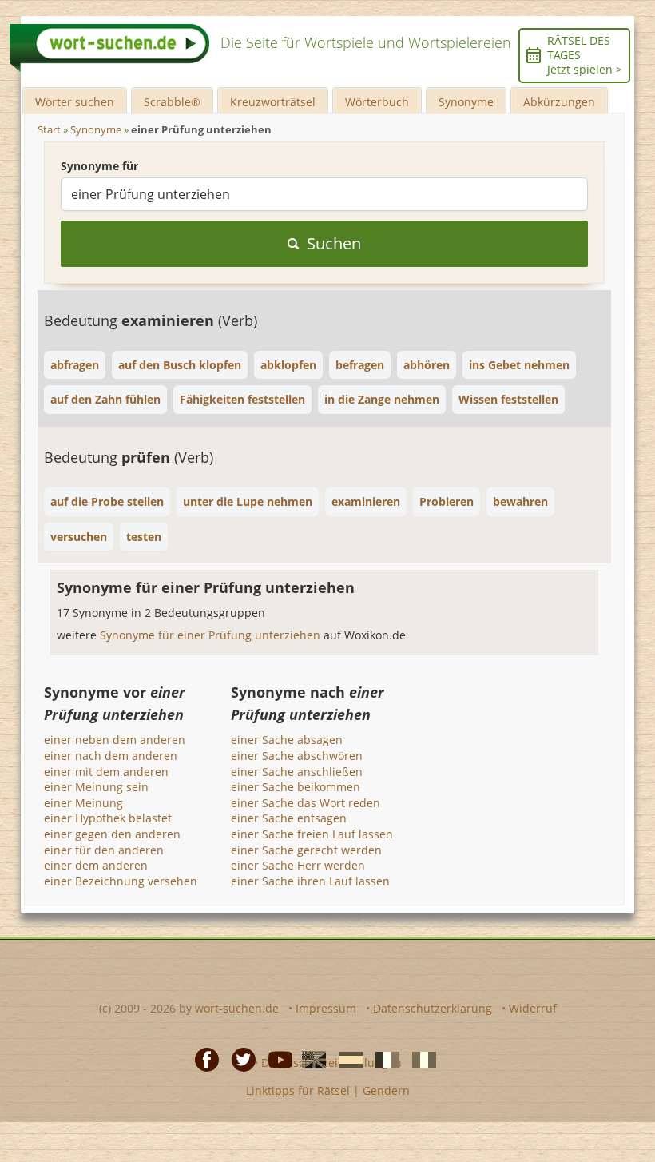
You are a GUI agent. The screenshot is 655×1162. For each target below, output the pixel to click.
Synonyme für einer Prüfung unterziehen (212, 635)
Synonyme (466, 101)
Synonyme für (99, 165)
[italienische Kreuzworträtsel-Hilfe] (419, 1058)
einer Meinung (83, 802)
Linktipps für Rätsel (298, 1090)
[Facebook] (202, 1058)
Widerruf (533, 1008)
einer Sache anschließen (297, 771)
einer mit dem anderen (106, 771)
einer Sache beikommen (295, 786)
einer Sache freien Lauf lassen (312, 834)
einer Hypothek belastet (108, 818)
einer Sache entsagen (289, 818)
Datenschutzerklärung (432, 1008)
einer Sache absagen (287, 739)
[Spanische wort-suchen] (346, 1058)
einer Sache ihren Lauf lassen (310, 881)
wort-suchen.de (237, 1008)
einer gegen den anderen (112, 834)
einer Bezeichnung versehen (120, 881)
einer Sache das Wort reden (305, 802)
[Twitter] (239, 1058)
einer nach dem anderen (110, 755)
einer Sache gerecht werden (306, 850)
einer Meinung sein (96, 786)
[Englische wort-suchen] (309, 1058)
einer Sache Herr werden (298, 865)
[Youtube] (275, 1058)
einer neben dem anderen (114, 739)
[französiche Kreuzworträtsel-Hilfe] (382, 1058)
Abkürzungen (559, 101)
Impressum (326, 1008)
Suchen (334, 243)
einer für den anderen (104, 850)
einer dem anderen (96, 865)
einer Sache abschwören (297, 755)
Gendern (386, 1090)
